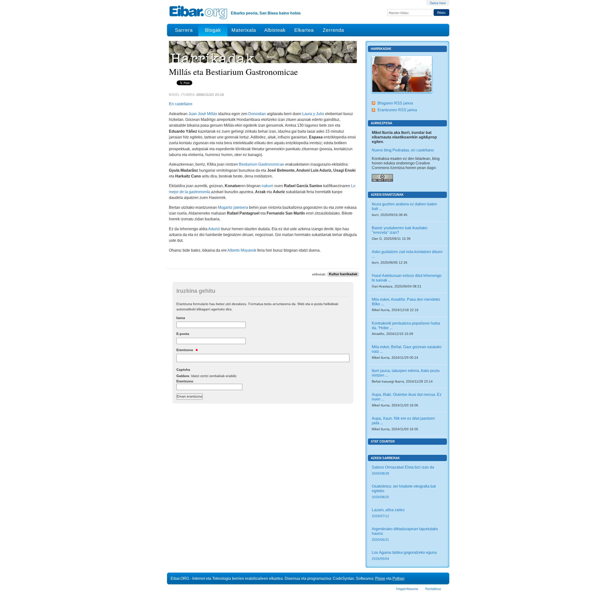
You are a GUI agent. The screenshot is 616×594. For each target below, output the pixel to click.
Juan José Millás (202, 113)
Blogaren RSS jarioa (395, 103)
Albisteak (275, 30)
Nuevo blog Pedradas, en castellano (403, 150)
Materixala (243, 30)
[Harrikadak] (402, 74)
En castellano (180, 104)
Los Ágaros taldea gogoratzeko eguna (404, 555)
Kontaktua (433, 589)
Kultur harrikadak (343, 274)
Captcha (183, 370)
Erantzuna (185, 350)
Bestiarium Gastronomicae (261, 164)
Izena (180, 318)
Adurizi (214, 229)
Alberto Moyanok (241, 250)
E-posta (182, 334)
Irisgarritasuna (407, 589)
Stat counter (383, 441)
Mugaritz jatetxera (233, 207)
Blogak (213, 30)
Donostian (257, 113)
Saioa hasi (438, 3)
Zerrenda (333, 30)
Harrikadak (381, 49)
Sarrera (184, 30)
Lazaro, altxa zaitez (388, 513)
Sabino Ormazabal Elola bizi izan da (403, 470)
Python (398, 578)
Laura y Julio (313, 113)
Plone (380, 578)
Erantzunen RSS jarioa (397, 110)
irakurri (267, 185)
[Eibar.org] (198, 12)
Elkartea (304, 30)
